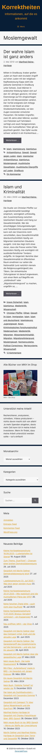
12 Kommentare (14, 353)
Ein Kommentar (14, 174)
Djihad (26, 313)
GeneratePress (21, 751)
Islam (9, 149)
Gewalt (25, 152)
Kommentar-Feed (12, 528)
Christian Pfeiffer (14, 313)
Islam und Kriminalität (14, 189)
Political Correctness (13, 345)
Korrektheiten (21, 7)
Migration (8, 338)
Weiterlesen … (12, 140)
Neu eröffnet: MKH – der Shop (18, 624)
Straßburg (18, 170)
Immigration (17, 316)
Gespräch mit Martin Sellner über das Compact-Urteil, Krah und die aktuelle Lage (19, 634)
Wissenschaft (10, 309)
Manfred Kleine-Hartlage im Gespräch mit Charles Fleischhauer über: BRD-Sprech (20, 715)
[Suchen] (35, 500)
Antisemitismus (14, 152)
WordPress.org (10, 532)
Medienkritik (20, 306)
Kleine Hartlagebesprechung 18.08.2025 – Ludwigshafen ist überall (18, 553)
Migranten (8, 335)
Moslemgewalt (10, 163)
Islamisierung (19, 149)
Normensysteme (26, 342)
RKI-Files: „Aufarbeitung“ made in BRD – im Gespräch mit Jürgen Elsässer (19, 671)
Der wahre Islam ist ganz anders (19, 54)
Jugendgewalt (10, 324)
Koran (20, 324)
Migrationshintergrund (23, 338)
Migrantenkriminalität (24, 335)
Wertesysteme (30, 345)
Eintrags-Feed (10, 524)
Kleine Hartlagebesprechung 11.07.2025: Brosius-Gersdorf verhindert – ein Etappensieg (17, 614)
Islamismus (31, 149)
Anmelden (8, 520)
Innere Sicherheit (14, 302)
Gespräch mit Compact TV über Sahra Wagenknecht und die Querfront (18, 705)
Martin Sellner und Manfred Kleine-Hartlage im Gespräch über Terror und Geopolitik (20, 735)
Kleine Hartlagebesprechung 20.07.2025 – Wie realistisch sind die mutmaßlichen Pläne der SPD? (21, 594)
